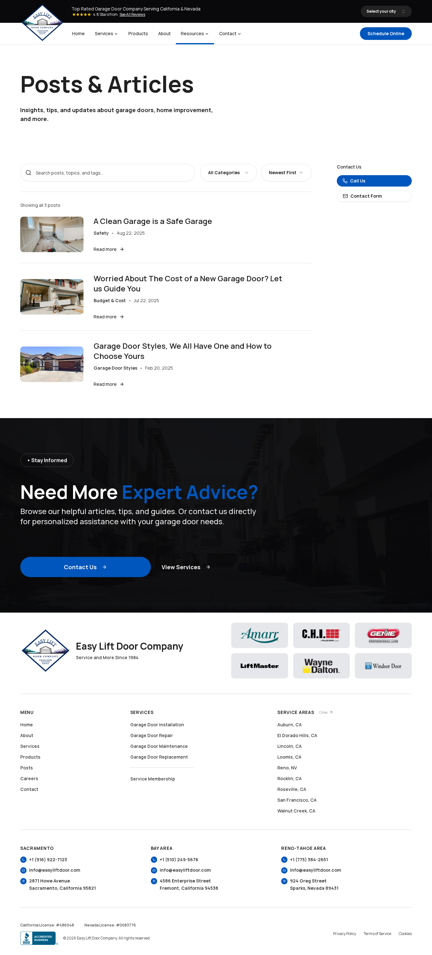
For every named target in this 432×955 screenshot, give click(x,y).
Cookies (405, 933)
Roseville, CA (291, 789)
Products (138, 33)
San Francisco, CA (297, 800)
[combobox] (228, 172)
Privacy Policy (344, 933)
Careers (29, 778)
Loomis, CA (289, 757)
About (164, 33)
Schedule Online (385, 33)
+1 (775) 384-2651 (309, 859)
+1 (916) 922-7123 (48, 859)
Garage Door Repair (151, 735)
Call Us (357, 181)
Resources (192, 33)
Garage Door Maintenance (159, 746)
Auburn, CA (289, 725)
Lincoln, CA (289, 746)
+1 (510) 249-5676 (179, 859)
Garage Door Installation (157, 725)
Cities (323, 712)
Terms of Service (377, 933)
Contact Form (366, 196)
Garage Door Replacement (159, 757)
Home (78, 33)
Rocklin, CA (289, 778)
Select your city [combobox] (381, 11)
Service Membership (152, 779)
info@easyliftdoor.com (54, 870)
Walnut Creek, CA (296, 811)
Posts (26, 768)
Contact (228, 33)
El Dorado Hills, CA (297, 735)
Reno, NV (287, 768)
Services (104, 33)
